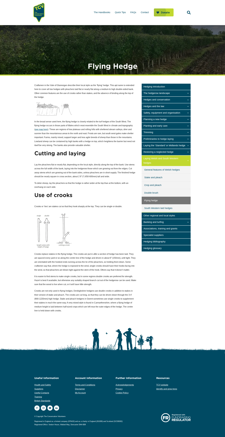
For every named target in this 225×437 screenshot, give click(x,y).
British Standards (42, 401)
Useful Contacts (41, 393)
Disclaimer (80, 389)
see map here (41, 129)
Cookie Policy (122, 393)
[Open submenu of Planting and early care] (189, 126)
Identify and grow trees (166, 389)
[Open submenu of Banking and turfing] (189, 222)
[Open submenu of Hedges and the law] (189, 106)
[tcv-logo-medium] (39, 3)
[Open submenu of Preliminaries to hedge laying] (189, 139)
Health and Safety (42, 385)
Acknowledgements (125, 385)
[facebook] (37, 408)
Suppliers (38, 389)
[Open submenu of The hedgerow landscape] (189, 93)
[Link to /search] (189, 12)
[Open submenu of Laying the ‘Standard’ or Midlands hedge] (189, 145)
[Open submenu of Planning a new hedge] (189, 119)
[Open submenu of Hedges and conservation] (189, 99)
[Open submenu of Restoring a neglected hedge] (189, 152)
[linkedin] (56, 408)
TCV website (162, 385)
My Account (80, 393)
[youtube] (50, 408)
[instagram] (43, 408)
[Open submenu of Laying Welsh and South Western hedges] (189, 160)
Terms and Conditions (85, 385)
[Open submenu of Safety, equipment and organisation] (189, 113)
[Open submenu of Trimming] (189, 132)
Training (38, 397)
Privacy (119, 389)
